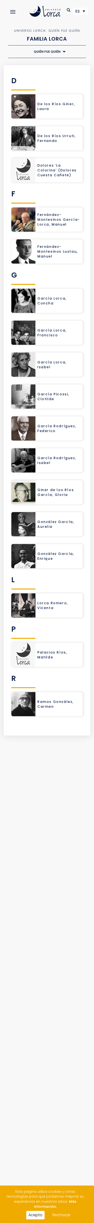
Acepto (35, 1215)
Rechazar (61, 1215)
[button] (69, 10)
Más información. (55, 1204)
